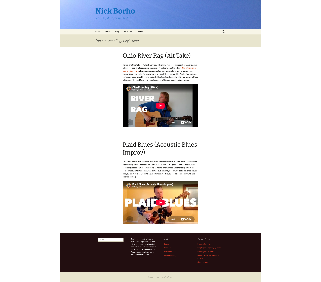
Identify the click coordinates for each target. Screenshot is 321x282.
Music (107, 31)
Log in (166, 244)
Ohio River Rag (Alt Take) (157, 55)
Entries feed (169, 248)
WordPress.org (170, 255)
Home (97, 31)
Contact (140, 31)
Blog (117, 31)
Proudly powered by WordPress (160, 277)
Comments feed (170, 252)
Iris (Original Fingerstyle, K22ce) (209, 248)
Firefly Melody (202, 262)
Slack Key (128, 31)
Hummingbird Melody (205, 244)
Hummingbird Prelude (205, 252)
